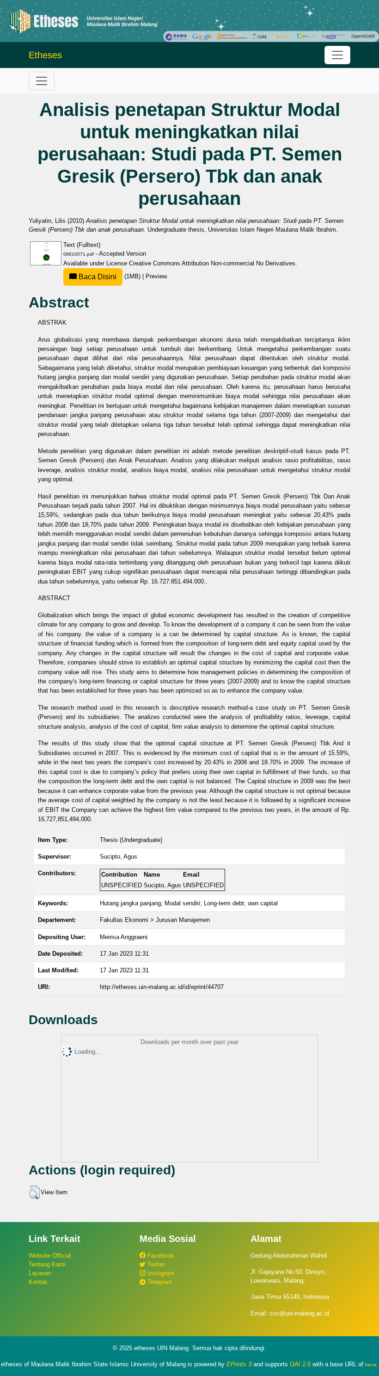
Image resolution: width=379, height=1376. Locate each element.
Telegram (159, 1281)
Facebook (160, 1255)
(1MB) (109, 276)
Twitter (155, 1264)
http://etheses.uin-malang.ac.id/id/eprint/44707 (162, 986)
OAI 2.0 (300, 1364)
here (370, 1364)
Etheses (45, 55)
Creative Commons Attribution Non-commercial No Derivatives (212, 263)
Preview (156, 276)
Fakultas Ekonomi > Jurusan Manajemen (155, 919)
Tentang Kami (47, 1264)
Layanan (40, 1273)
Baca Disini (96, 277)
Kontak (38, 1281)
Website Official (50, 1255)
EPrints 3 (238, 1364)
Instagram (160, 1273)
